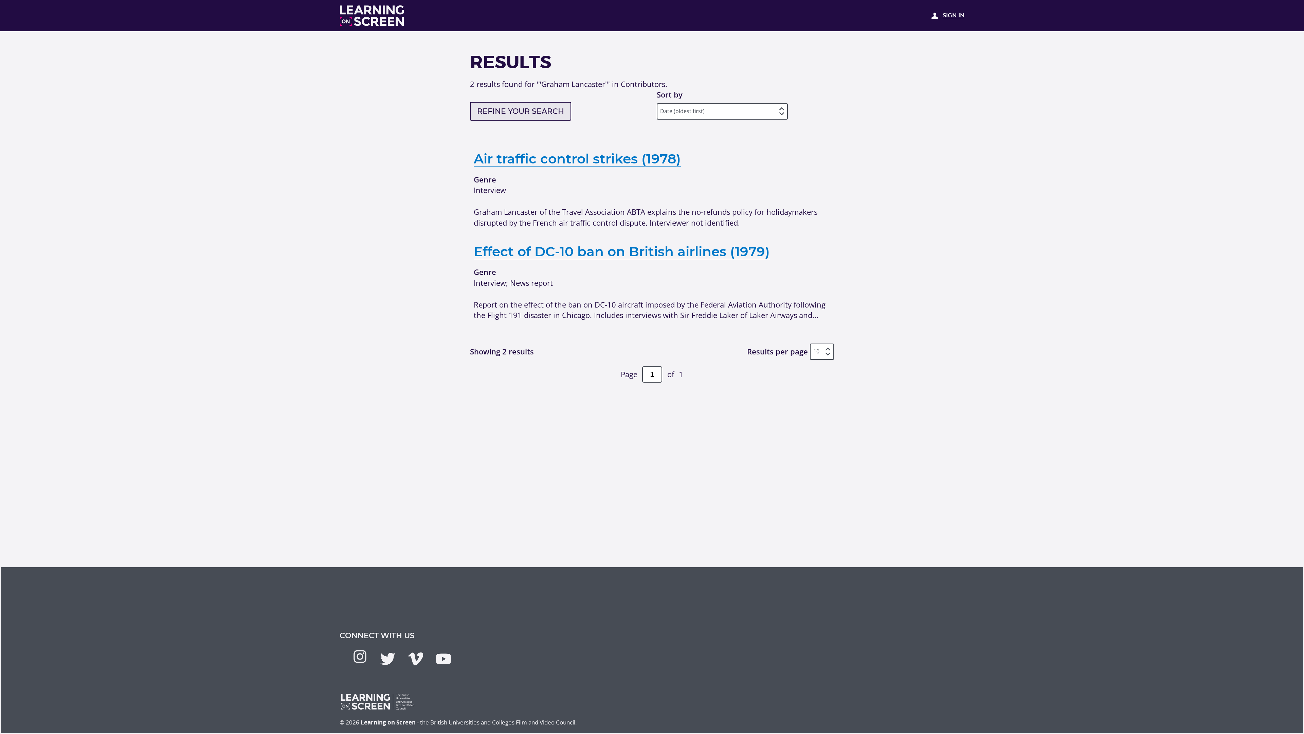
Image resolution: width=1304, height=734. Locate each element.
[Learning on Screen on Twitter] (387, 658)
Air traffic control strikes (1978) (577, 159)
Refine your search (520, 111)
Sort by (670, 94)
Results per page (777, 351)
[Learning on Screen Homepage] (372, 16)
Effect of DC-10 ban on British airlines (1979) (622, 251)
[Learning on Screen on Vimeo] (415, 658)
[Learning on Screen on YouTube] (443, 658)
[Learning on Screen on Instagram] (359, 656)
